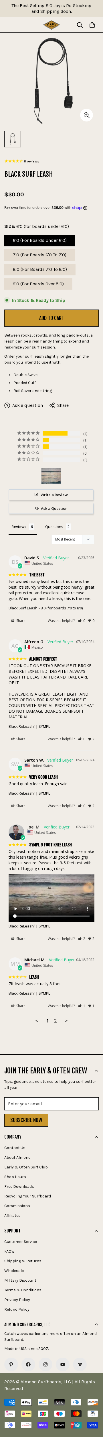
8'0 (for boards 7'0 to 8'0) (40, 271)
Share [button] (20, 620)
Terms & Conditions (22, 1290)
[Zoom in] (86, 115)
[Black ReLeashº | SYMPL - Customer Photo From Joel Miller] (51, 476)
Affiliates (12, 1215)
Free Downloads (19, 1186)
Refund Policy (16, 1309)
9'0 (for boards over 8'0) (38, 285)
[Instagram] (45, 1364)
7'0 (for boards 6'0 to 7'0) (39, 256)
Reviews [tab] (18, 526)
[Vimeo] (80, 1364)
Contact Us (14, 1147)
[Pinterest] (11, 1364)
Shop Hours (15, 1176)
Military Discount (20, 1280)
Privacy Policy (17, 1299)
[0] (92, 25)
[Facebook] (28, 1364)
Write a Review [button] (54, 494)
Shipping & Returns (22, 1261)
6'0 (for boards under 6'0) (40, 242)
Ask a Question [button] (54, 508)
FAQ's (9, 1251)
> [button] (66, 1020)
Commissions (17, 1205)
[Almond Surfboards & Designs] (51, 24)
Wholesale (14, 1270)
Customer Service (20, 1241)
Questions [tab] (54, 526)
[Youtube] (63, 1364)
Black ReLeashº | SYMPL (29, 726)
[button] (81, 620)
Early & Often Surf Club (26, 1167)
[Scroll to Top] (92, 1407)
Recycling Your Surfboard (27, 1196)
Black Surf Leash (23, 608)
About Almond (17, 1157)
